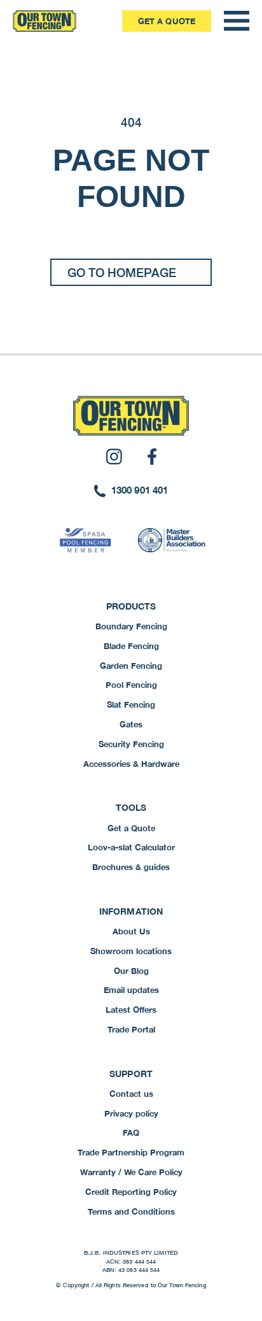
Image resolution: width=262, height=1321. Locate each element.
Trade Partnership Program (131, 1152)
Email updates (131, 990)
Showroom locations (131, 951)
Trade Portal (131, 1029)
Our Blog (131, 971)
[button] (236, 21)
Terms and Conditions (131, 1211)
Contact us (131, 1094)
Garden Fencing (131, 665)
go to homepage (121, 272)
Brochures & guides (131, 867)
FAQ (131, 1132)
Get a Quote (166, 21)
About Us (131, 931)
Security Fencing (131, 744)
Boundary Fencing (131, 626)
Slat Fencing (131, 704)
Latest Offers (131, 1009)
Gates (131, 724)
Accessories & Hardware (131, 764)
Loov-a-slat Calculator (131, 847)
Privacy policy (131, 1113)
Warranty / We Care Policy (131, 1172)
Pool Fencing (131, 685)
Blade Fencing (131, 646)
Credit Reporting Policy (131, 1192)
